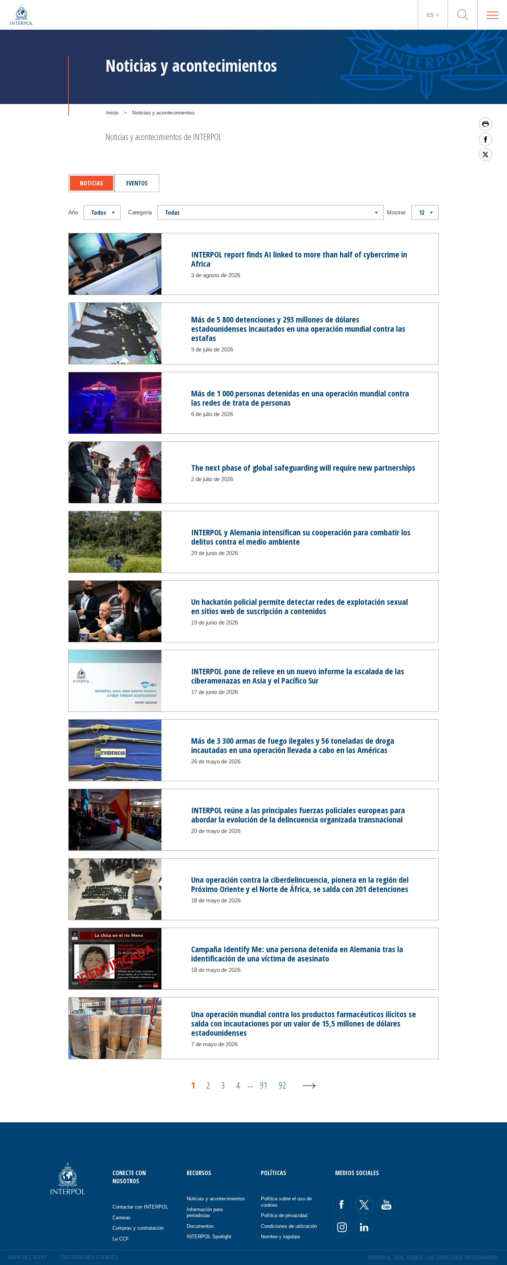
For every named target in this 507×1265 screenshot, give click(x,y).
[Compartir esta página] (485, 139)
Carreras (121, 1217)
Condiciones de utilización (289, 1226)
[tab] (91, 183)
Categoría (140, 212)
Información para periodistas (205, 1213)
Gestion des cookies (89, 1257)
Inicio (112, 113)
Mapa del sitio (26, 1257)
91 (264, 1085)
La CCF (120, 1239)
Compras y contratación (138, 1228)
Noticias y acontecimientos (216, 1198)
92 (282, 1085)
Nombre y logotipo (280, 1236)
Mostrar (396, 212)
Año (73, 212)
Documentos (200, 1226)
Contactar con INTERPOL (140, 1207)
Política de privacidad (284, 1215)
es (430, 15)
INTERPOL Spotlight (209, 1236)
